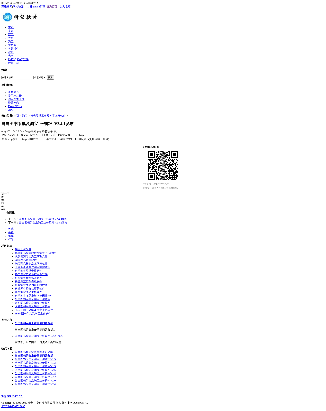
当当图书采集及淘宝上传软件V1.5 (35, 359)
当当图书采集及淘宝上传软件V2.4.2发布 (43, 222)
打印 (11, 239)
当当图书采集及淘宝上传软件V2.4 (35, 384)
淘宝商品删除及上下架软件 (31, 263)
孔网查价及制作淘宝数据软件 (32, 267)
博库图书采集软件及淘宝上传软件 (35, 252)
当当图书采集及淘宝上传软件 (48, 115)
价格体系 (13, 92)
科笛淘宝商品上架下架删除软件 (34, 295)
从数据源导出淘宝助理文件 (31, 256)
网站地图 (18, 6)
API (10, 109)
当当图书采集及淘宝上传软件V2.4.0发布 (43, 219)
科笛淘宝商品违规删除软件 (31, 285)
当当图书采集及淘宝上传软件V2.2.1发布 (39, 335)
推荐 (11, 236)
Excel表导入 (15, 106)
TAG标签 (29, 6)
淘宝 (25, 115)
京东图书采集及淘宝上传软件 (32, 302)
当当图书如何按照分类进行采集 (34, 352)
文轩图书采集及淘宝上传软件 (32, 306)
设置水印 (13, 102)
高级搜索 (6, 6)
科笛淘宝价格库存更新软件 (31, 274)
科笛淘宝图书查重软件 (28, 270)
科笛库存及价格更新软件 (30, 288)
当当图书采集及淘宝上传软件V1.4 (35, 373)
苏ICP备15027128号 (13, 406)
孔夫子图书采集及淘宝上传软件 (34, 310)
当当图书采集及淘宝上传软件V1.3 (35, 362)
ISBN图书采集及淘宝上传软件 (33, 313)
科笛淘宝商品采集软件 (28, 292)
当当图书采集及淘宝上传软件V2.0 (35, 380)
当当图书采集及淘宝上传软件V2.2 (35, 377)
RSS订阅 (40, 6)
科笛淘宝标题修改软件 (28, 277)
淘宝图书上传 (16, 99)
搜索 (50, 77)
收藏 (11, 228)
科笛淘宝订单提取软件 (28, 281)
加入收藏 (65, 6)
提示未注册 (15, 95)
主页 (16, 115)
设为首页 (51, 6)
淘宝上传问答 (23, 249)
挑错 (11, 232)
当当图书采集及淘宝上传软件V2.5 (35, 369)
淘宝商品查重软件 (26, 260)
